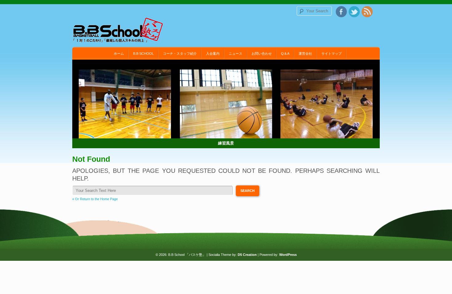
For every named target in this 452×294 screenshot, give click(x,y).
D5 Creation (247, 254)
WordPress (288, 254)
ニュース (235, 53)
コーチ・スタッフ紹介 (180, 53)
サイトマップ (331, 53)
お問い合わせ (262, 53)
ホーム (119, 53)
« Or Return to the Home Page (95, 199)
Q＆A (285, 53)
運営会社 (305, 53)
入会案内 (213, 53)
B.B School (143, 53)
